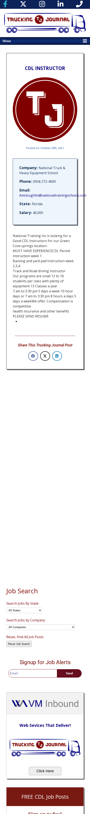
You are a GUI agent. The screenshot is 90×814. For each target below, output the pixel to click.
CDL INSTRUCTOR (45, 68)
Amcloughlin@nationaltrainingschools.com (52, 195)
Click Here (45, 771)
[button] (33, 356)
